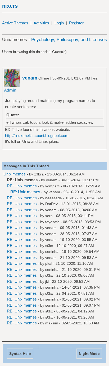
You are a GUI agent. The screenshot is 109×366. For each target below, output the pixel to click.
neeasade (53, 198)
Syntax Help (20, 353)
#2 (95, 78)
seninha (51, 251)
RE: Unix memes (22, 186)
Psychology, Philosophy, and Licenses (69, 39)
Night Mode (89, 353)
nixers (10, 6)
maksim (51, 323)
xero (49, 216)
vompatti (52, 186)
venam (51, 180)
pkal (48, 263)
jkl (47, 281)
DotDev (51, 204)
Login (59, 23)
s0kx (49, 246)
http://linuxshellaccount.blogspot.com (37, 135)
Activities (41, 23)
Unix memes (14, 174)
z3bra (39, 174)
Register (76, 23)
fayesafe (52, 222)
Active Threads (15, 23)
